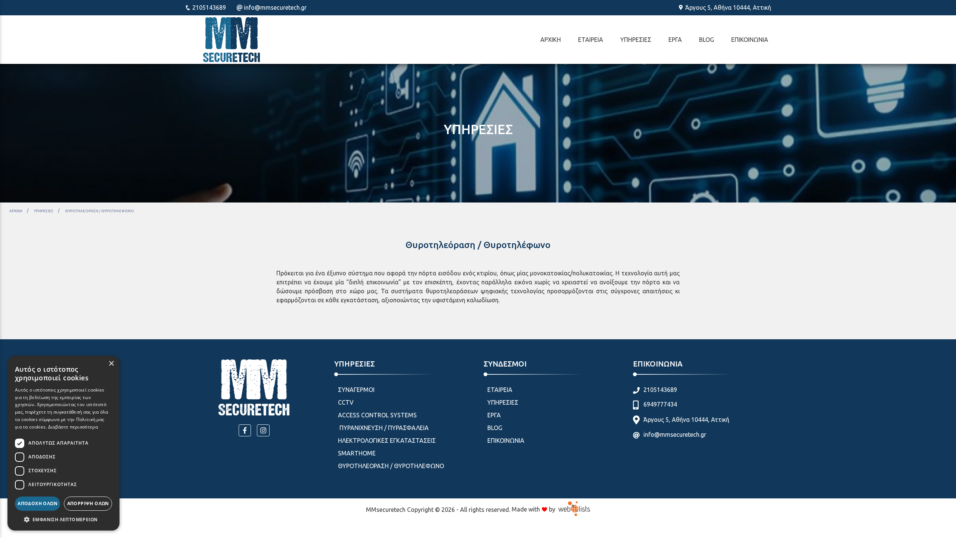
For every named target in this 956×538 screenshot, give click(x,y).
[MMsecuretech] (231, 39)
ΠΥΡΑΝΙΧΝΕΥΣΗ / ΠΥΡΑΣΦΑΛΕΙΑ (383, 427)
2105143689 (209, 7)
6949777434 (660, 404)
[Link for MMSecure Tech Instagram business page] (263, 430)
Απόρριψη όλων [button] (88, 503)
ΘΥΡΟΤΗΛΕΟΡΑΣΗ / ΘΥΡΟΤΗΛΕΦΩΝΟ (391, 466)
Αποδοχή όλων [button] (38, 503)
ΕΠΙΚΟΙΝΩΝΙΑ (749, 39)
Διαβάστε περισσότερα (73, 427)
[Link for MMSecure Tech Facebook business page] (245, 430)
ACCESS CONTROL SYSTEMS (377, 415)
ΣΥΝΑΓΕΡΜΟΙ (356, 389)
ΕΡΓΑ (675, 39)
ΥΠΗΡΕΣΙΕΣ (635, 39)
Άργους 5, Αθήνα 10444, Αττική (727, 7)
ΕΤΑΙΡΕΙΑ (590, 39)
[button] (63, 519)
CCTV (346, 402)
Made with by (534, 509)
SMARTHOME (357, 453)
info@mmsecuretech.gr (275, 7)
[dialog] (63, 443)
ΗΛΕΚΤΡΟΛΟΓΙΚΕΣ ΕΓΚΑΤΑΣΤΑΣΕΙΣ (387, 440)
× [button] (111, 364)
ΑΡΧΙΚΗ (550, 39)
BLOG (706, 39)
